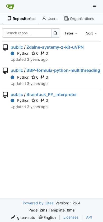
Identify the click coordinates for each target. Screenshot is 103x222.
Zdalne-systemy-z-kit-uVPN (55, 47)
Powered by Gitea (38, 203)
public (17, 47)
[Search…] (55, 33)
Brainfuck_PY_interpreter (51, 94)
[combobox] (71, 33)
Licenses (70, 217)
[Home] (10, 6)
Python (23, 53)
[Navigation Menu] (95, 6)
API (89, 217)
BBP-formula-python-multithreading (63, 70)
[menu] (23, 217)
